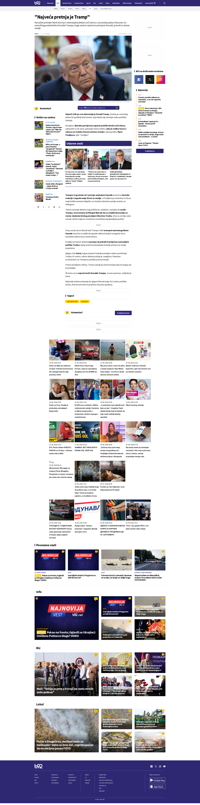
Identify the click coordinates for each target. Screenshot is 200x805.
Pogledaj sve (149, 151)
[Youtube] (164, 766)
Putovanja (55, 777)
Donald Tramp (72, 301)
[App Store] (157, 786)
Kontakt (102, 791)
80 (41, 140)
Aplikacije (102, 786)
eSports (71, 775)
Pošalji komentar (123, 313)
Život (36, 783)
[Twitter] (149, 79)
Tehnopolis (72, 777)
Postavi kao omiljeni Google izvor (92, 108)
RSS (100, 788)
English (87, 780)
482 (41, 123)
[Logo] (37, 3)
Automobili (72, 780)
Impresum (102, 777)
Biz (36, 780)
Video (87, 775)
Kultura (54, 780)
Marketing (102, 775)
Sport (37, 777)
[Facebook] (138, 79)
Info (36, 775)
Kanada (85, 301)
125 (41, 181)
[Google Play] (157, 780)
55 (41, 162)
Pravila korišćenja (105, 780)
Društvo (49, 194)
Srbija (138, 684)
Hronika (40, 738)
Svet (37, 34)
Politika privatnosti (106, 783)
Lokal (70, 783)
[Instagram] (160, 79)
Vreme (87, 783)
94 (41, 194)
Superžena (55, 783)
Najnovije (50, 3)
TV (86, 777)
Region (105, 632)
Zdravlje (54, 775)
